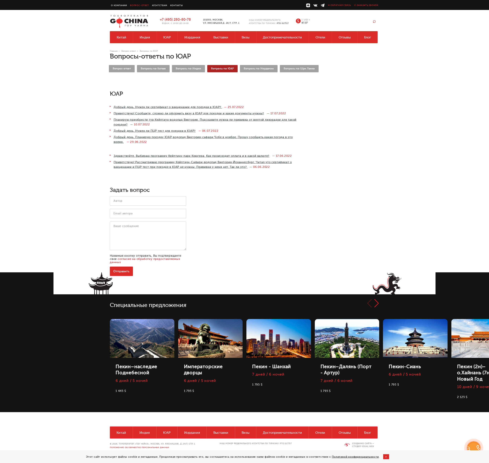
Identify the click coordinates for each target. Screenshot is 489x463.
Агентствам (159, 5)
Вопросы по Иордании (259, 68)
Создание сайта (362, 443)
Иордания (192, 37)
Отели (320, 37)
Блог (367, 37)
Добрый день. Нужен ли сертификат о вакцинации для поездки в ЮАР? (168, 107)
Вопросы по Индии (188, 68)
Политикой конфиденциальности (355, 456)
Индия (145, 37)
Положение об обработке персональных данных (139, 447)
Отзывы (345, 37)
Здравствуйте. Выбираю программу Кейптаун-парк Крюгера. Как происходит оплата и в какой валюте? (191, 156)
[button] (376, 303)
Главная (114, 51)
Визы (245, 37)
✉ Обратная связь (339, 5)
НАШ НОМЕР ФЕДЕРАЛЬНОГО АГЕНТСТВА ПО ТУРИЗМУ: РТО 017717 (256, 443)
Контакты (176, 5)
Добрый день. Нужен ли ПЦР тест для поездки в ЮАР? (155, 131)
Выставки (220, 37)
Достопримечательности (282, 37)
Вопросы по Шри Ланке (299, 68)
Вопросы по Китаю (153, 68)
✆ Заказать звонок (366, 5)
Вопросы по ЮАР (222, 68)
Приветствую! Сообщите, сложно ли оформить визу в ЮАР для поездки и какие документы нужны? (189, 113)
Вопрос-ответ (139, 5)
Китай (121, 37)
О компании (119, 5)
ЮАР (167, 37)
